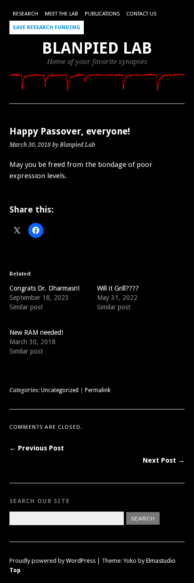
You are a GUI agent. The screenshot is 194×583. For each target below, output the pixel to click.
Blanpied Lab (97, 48)
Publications (102, 14)
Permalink (98, 390)
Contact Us (141, 14)
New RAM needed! (36, 332)
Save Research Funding (47, 27)
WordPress (81, 560)
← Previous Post (36, 448)
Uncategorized (60, 390)
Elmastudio (161, 560)
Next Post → (164, 460)
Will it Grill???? (118, 288)
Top (15, 570)
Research (25, 14)
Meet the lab (61, 14)
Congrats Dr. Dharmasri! (44, 288)
